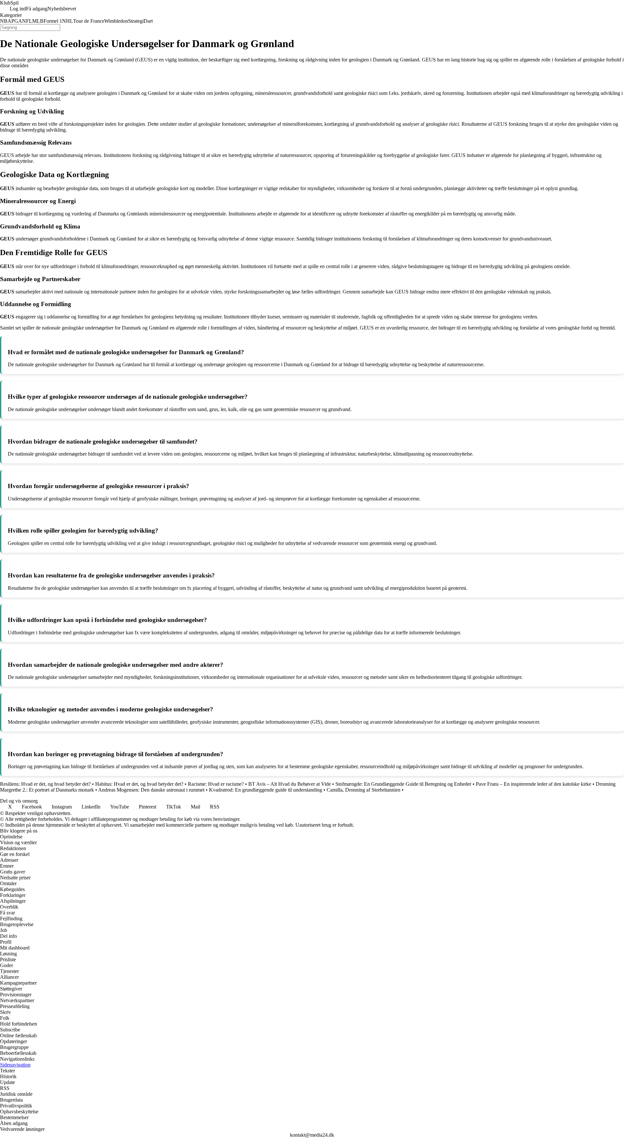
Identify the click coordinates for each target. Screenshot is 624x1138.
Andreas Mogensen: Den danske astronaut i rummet (151, 790)
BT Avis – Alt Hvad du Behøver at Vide (289, 784)
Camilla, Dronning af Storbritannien (363, 790)
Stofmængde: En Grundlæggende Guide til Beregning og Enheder (403, 784)
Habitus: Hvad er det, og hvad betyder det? (139, 784)
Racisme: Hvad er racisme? (216, 784)
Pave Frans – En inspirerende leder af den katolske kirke (533, 784)
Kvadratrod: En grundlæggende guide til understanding (265, 790)
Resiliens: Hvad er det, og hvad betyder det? (45, 784)
